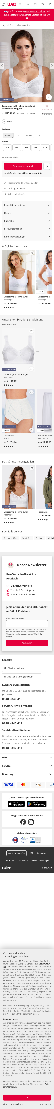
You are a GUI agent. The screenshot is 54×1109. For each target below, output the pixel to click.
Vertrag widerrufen (16, 853)
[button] (3, 4)
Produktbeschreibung (15, 205)
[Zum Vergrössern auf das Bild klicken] (49, 97)
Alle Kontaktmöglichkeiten (20, 676)
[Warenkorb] (50, 4)
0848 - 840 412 (12, 723)
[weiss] (4, 121)
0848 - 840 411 (12, 748)
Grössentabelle (11, 157)
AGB (31, 853)
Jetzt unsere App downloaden (27, 797)
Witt (4, 757)
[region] (27, 1029)
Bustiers (39, 538)
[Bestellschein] (35, 4)
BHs (11, 25)
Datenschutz (42, 853)
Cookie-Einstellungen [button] (40, 860)
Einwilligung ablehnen (13, 1104)
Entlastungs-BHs (22, 25)
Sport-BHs (26, 538)
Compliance (23, 860)
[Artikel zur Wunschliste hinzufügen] (46, 166)
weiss (9, 121)
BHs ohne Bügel (11, 538)
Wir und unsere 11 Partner (16, 961)
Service (6, 765)
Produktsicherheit (13, 228)
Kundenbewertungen (14, 236)
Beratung (7, 774)
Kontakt (7, 659)
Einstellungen (45, 1104)
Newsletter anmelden (34, 11)
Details (7, 213)
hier (20, 994)
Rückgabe (9, 220)
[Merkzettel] (42, 4)
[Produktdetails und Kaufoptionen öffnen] (31, 369)
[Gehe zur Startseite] (11, 4)
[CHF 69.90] (18, 272)
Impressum (9, 860)
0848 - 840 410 (12, 699)
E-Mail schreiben (14, 669)
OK (27, 1097)
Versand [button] (33, 113)
